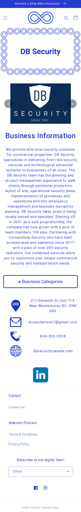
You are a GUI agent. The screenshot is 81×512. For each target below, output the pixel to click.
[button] (5, 18)
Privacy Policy (19, 444)
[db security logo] (40, 103)
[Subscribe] (67, 472)
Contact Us (17, 407)
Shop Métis (35, 508)
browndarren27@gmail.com (53, 322)
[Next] (72, 103)
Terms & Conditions (23, 434)
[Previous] (8, 103)
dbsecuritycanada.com (53, 351)
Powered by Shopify (50, 508)
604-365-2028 (53, 336)
